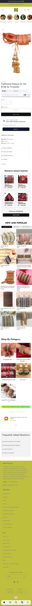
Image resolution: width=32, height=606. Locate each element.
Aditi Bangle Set (4, 246)
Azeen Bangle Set (21, 328)
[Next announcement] (29, 4)
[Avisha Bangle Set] (8, 319)
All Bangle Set (6, 493)
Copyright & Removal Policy (10, 550)
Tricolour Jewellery (7, 527)
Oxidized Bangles (7, 524)
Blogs (4, 560)
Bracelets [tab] (16, 226)
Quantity (3, 99)
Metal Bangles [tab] (26, 226)
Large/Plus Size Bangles (8, 400)
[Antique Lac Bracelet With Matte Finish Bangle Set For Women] (24, 277)
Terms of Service (7, 553)
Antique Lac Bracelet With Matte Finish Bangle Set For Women (23, 288)
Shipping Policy (7, 546)
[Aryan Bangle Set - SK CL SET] (8, 299)
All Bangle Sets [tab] (7, 226)
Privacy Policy (6, 540)
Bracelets (5, 517)
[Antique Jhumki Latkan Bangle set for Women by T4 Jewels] (8, 277)
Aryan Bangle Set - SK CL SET (8, 308)
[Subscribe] (24, 576)
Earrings (22, 379)
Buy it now (16, 114)
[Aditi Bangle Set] (8, 237)
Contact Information (7, 557)
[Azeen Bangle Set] (24, 319)
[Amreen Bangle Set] (8, 256)
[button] (3, 10)
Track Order (6, 567)
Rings (4, 500)
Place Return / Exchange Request (11, 563)
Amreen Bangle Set (5, 265)
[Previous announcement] (2, 4)
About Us (5, 536)
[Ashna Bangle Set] (24, 299)
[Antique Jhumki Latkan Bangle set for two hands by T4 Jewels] (24, 256)
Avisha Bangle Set (5, 328)
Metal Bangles (6, 520)
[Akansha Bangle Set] (24, 237)
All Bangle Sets (7, 359)
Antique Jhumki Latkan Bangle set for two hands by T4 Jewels (24, 266)
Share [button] (4, 164)
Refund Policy (6, 543)
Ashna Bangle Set (21, 308)
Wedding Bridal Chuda (8, 380)
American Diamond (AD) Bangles (24, 360)
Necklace (5, 497)
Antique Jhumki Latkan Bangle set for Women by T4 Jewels (8, 287)
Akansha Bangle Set (21, 246)
